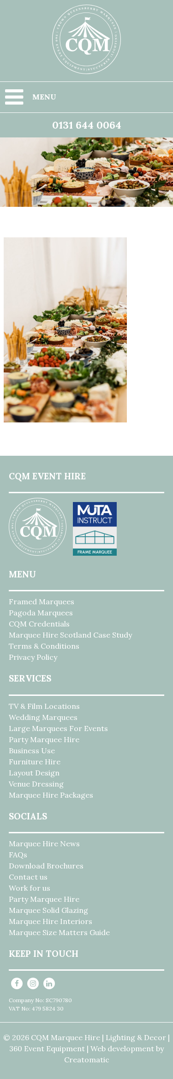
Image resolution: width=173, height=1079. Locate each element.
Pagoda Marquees (41, 612)
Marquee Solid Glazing (48, 910)
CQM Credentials (39, 623)
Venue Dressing (36, 783)
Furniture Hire (34, 761)
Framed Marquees (41, 601)
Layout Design (34, 772)
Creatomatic (86, 1059)
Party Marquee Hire (44, 739)
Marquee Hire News (44, 843)
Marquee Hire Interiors (50, 921)
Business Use (32, 750)
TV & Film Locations (44, 706)
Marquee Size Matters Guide (59, 932)
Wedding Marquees (43, 717)
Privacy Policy (33, 657)
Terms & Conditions (44, 646)
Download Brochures (46, 865)
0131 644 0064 (86, 124)
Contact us (28, 876)
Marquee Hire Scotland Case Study (70, 634)
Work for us (29, 888)
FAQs (18, 854)
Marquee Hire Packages (51, 795)
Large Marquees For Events (58, 728)
